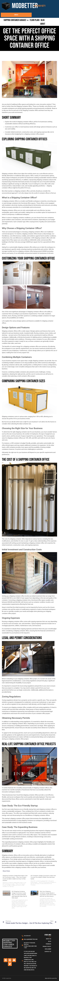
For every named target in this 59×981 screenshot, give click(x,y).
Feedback (48, 944)
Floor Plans (35, 20)
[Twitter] (10, 964)
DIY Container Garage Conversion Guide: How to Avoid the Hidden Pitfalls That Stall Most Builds (43, 877)
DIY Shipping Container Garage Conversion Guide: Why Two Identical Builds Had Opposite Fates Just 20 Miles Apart (19, 895)
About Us (48, 938)
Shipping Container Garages (15, 20)
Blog (43, 20)
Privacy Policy (47, 946)
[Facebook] (6, 960)
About (42, 23)
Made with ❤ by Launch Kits (51, 978)
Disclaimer (48, 949)
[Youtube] (14, 960)
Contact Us (48, 951)
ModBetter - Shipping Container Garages (9, 943)
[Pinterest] (10, 960)
